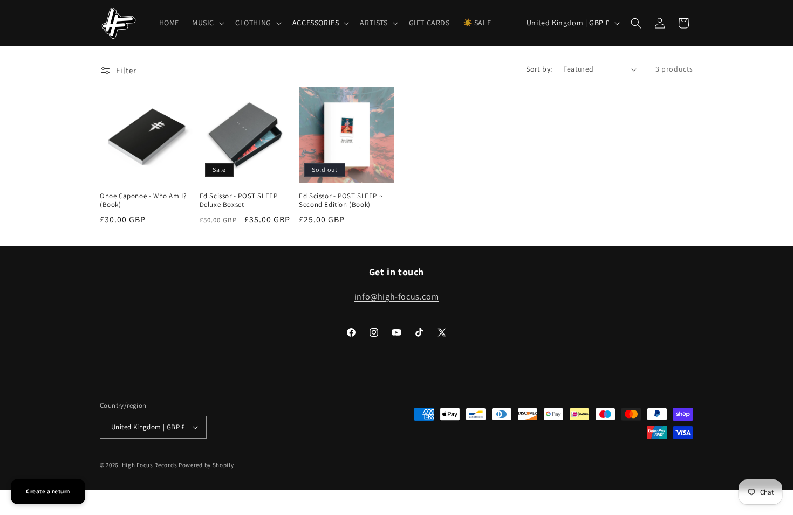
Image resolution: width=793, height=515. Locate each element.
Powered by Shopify (206, 465)
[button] (207, 22)
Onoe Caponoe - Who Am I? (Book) (143, 201)
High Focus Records (149, 465)
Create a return (48, 491)
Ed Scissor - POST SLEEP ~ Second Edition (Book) (340, 201)
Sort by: (539, 69)
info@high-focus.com (396, 296)
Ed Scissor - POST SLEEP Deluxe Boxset (239, 201)
